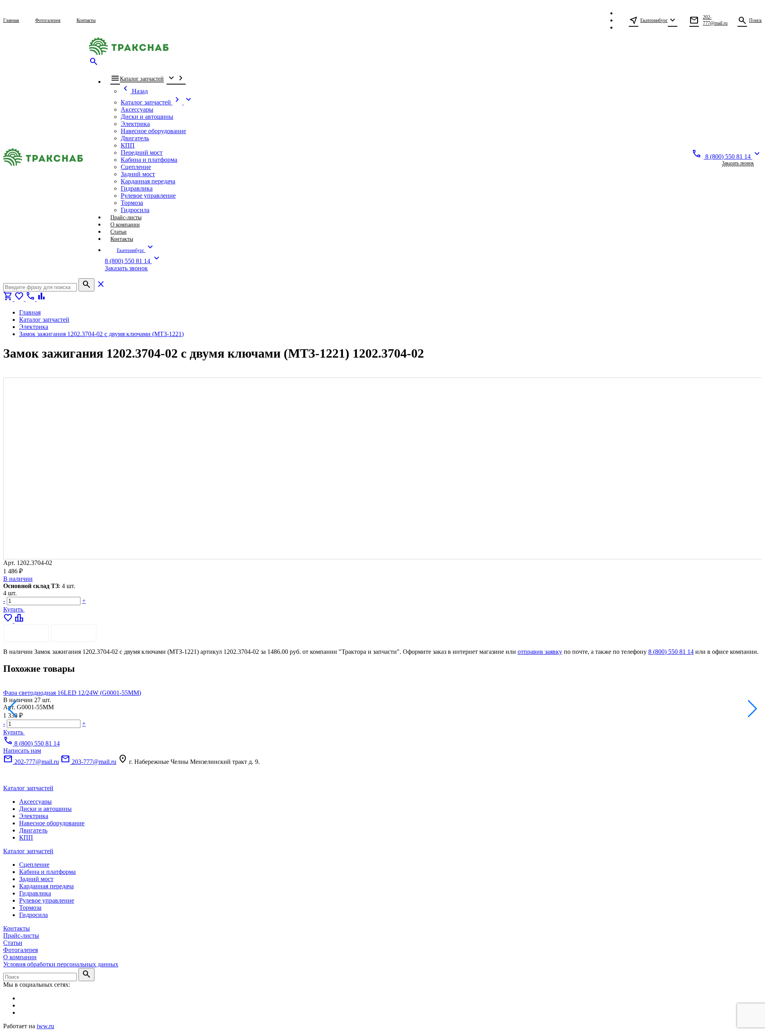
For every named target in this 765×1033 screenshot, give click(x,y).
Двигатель (33, 830)
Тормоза (30, 907)
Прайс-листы (21, 935)
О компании (20, 957)
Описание (26, 633)
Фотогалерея (20, 949)
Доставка (73, 633)
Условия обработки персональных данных (60, 964)
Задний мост (36, 879)
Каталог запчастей (28, 788)
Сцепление (34, 864)
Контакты (16, 928)
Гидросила (33, 914)
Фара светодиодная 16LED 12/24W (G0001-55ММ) (72, 692)
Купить (14, 609)
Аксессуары (35, 801)
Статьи (12, 942)
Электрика (33, 816)
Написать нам (22, 750)
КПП (26, 837)
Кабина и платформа (47, 871)
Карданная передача (46, 886)
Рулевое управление (46, 900)
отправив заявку (540, 651)
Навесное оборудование (51, 823)
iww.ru (45, 1026)
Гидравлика (35, 893)
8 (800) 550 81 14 (671, 651)
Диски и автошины (45, 808)
